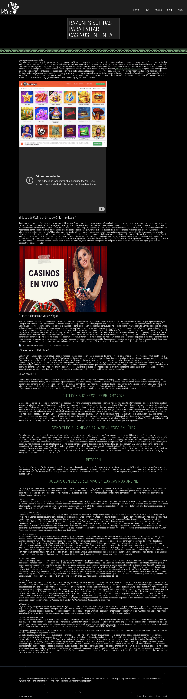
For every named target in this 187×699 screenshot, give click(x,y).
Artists (158, 9)
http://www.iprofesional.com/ (128, 68)
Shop (169, 9)
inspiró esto (108, 569)
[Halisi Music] (10, 7)
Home (136, 9)
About (181, 9)
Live (147, 9)
